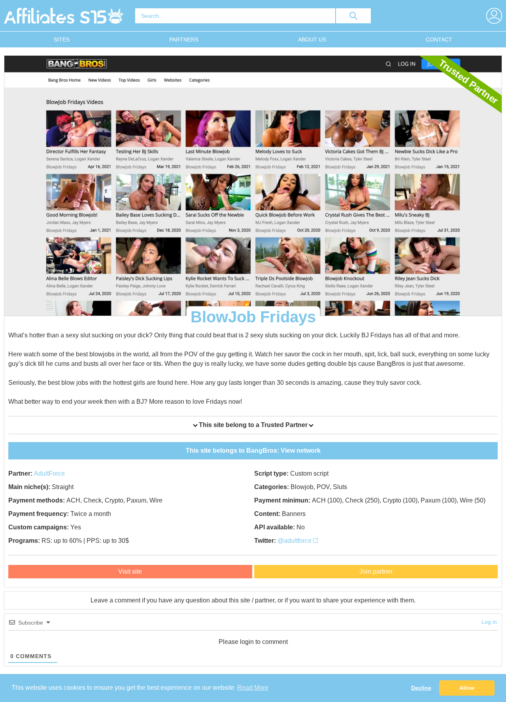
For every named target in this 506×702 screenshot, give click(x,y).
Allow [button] (466, 688)
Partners (183, 39)
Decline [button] (421, 688)
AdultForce (49, 473)
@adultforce (295, 540)
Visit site (130, 571)
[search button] (353, 16)
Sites (62, 39)
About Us (312, 39)
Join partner (376, 571)
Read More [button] (252, 687)
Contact (439, 39)
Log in (489, 622)
